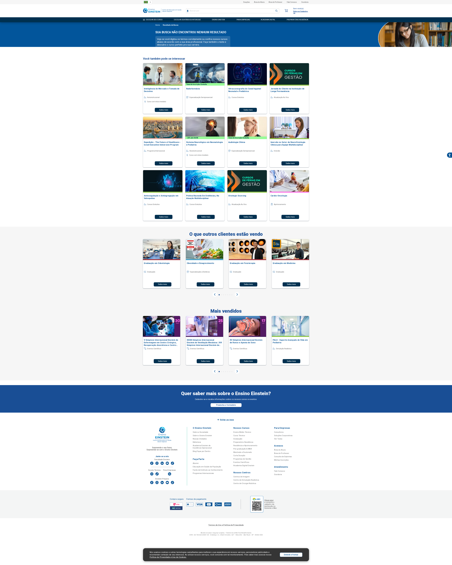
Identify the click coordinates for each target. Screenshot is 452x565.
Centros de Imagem (241, 477)
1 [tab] (219, 294)
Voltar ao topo (227, 420)
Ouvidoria (304, 2)
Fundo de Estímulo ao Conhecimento (208, 470)
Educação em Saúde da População (207, 467)
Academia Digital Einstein (243, 465)
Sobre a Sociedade (200, 432)
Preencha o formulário (226, 405)
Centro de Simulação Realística (246, 480)
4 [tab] (225, 294)
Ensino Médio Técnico (242, 432)
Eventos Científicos (241, 462)
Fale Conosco (292, 2)
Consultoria (279, 432)
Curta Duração (239, 455)
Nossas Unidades (200, 439)
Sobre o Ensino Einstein (202, 435)
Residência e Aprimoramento (245, 445)
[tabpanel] (161, 263)
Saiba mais (163, 110)
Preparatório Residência (243, 442)
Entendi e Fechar (291, 555)
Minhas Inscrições (281, 460)
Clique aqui (268, 500)
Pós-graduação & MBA (242, 449)
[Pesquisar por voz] (187, 10)
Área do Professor (275, 2)
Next (237, 294)
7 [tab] (231, 294)
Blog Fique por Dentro (201, 451)
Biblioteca (197, 442)
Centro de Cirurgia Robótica (244, 483)
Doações (246, 2)
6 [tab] (229, 294)
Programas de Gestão (242, 459)
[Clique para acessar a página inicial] (162, 13)
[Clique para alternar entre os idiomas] (147, 2)
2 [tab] (221, 294)
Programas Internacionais (203, 473)
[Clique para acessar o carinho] (286, 10)
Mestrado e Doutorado (242, 452)
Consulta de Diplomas (283, 457)
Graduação (237, 439)
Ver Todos (278, 439)
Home (157, 25)
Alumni (196, 463)
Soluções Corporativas (283, 435)
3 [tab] (223, 294)
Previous (214, 294)
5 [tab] (227, 294)
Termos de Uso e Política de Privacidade (226, 525)
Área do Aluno (259, 2)
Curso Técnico (239, 435)
